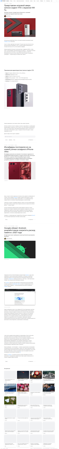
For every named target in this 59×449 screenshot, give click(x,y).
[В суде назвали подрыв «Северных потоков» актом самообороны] (49, 415)
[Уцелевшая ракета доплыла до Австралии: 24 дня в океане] (10, 390)
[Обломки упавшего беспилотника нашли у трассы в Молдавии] (10, 428)
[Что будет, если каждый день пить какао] (36, 377)
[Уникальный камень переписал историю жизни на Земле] (23, 402)
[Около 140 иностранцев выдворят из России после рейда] (49, 390)
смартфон (6, 41)
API (20, 352)
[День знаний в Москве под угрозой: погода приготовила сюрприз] (36, 402)
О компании (3, 448)
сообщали (9, 354)
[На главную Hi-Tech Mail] (3, 1)
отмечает (7, 282)
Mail (1, 448)
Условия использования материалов (37, 448)
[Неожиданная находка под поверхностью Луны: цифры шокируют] (49, 402)
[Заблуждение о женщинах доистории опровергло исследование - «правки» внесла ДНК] (49, 441)
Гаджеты (10, 3)
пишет (9, 41)
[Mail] (1, 1)
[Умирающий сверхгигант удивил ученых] (10, 415)
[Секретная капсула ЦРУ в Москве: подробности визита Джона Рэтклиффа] (36, 415)
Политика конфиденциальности (54, 448)
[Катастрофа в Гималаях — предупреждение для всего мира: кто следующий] (49, 377)
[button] (20, 27)
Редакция (31, 448)
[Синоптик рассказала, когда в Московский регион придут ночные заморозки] (36, 428)
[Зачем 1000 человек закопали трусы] (10, 402)
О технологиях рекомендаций (46, 448)
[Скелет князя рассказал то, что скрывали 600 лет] (10, 377)
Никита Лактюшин (9, 238)
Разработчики (11, 278)
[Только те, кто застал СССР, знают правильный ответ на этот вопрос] (23, 428)
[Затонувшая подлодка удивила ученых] (36, 390)
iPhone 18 (33, 215)
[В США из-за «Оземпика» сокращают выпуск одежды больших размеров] (36, 441)
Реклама (7, 448)
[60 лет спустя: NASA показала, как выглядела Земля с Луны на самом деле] (23, 441)
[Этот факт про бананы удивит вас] (23, 415)
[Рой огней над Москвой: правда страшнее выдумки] (23, 377)
